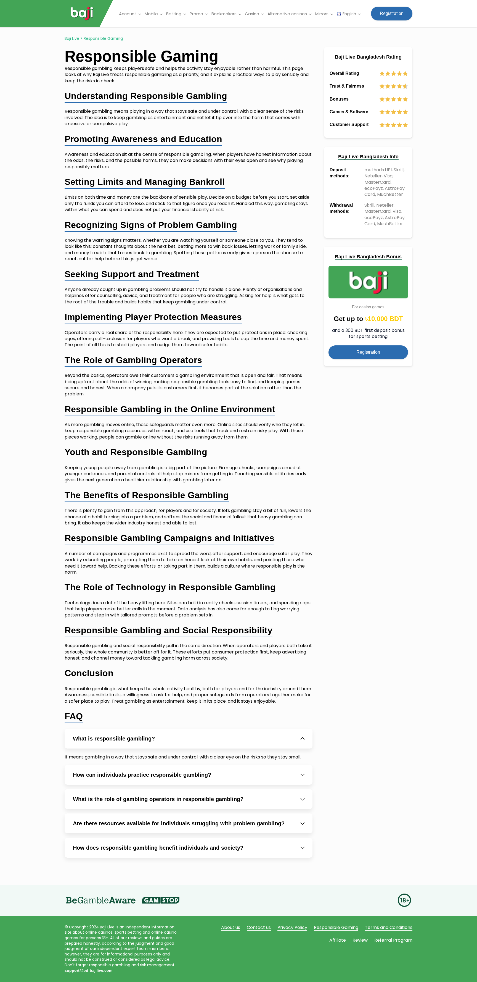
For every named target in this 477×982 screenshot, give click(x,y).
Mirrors (321, 14)
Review (360, 940)
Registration (392, 13)
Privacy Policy (292, 927)
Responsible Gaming (336, 927)
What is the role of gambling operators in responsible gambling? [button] (158, 799)
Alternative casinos (287, 14)
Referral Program (393, 940)
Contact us (259, 927)
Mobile (151, 14)
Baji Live (72, 38)
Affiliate (337, 940)
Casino (252, 14)
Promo (196, 14)
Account (127, 14)
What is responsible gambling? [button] (114, 739)
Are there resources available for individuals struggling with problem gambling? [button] (179, 823)
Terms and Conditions (388, 927)
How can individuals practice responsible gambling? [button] (142, 775)
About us (230, 927)
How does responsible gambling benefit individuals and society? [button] (158, 848)
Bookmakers (224, 14)
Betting (173, 14)
